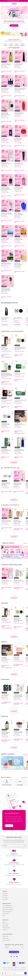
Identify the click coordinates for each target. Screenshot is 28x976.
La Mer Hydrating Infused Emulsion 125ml (6, 450)
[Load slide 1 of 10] (7, 29)
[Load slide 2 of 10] (8, 29)
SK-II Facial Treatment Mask (6, 400)
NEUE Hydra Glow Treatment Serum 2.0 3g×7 (6, 163)
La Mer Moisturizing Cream (19, 373)
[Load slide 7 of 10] (16, 29)
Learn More (9, 825)
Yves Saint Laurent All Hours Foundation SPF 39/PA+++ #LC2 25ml (5, 289)
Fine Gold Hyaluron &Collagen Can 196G (18, 239)
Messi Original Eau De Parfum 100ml (5, 695)
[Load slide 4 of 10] (11, 29)
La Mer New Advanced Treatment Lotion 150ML (6, 64)
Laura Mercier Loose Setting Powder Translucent (19, 424)
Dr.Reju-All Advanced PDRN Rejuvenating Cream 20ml (20, 89)
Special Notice (6, 913)
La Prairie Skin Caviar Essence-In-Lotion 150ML (19, 450)
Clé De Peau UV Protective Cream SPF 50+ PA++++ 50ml (18, 521)
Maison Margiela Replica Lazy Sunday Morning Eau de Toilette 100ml (18, 695)
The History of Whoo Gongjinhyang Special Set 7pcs (18, 264)
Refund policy (16, 967)
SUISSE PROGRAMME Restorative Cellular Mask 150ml (6, 484)
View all (14, 462)
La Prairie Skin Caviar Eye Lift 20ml (5, 139)
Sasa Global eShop (9, 967)
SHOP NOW (14, 25)
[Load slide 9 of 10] (19, 29)
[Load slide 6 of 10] (15, 29)
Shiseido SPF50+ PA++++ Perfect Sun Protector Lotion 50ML (18, 213)
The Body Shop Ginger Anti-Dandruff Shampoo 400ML (6, 732)
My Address (5, 895)
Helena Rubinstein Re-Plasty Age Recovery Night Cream (20, 348)
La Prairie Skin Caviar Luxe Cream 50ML (5, 89)
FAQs (4, 915)
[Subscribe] (23, 845)
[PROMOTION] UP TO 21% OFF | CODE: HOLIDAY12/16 (12, 555)
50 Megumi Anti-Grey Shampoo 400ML (5, 318)
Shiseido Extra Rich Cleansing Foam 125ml (18, 163)
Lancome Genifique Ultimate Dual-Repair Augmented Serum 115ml (6, 188)
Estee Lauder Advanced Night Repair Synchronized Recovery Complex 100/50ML (7, 374)
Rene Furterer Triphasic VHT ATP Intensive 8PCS (6, 264)
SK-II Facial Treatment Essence (4, 348)
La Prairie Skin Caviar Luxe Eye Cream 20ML (5, 424)
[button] (2, 4)
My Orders (5, 897)
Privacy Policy (6, 938)
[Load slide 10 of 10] (21, 29)
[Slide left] (11, 37)
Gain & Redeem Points (8, 907)
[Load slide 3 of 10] (10, 29)
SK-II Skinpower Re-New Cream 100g (18, 139)
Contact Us (5, 929)
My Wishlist (5, 899)
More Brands (24, 777)
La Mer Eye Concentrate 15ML (20, 400)
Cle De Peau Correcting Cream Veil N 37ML (18, 64)
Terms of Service (6, 940)
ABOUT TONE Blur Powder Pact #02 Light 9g (18, 318)
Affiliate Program (6, 927)
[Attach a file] (3, 973)
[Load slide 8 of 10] (18, 29)
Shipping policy (14, 969)
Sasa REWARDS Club (7, 905)
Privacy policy (23, 967)
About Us (5, 922)
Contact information (21, 969)
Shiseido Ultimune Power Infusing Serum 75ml (19, 113)
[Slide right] (16, 37)
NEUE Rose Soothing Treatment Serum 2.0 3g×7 (19, 581)
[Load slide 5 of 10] (13, 29)
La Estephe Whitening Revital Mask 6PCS (5, 239)
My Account (5, 893)
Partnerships (5, 926)
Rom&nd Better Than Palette (17, 658)
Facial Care (5, 767)
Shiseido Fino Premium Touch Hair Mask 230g (18, 732)
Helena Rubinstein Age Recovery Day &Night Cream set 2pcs (5, 113)
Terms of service (7, 969)
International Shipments (8, 909)
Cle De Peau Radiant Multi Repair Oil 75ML (18, 188)
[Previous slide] (4, 29)
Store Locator (6, 924)
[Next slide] (24, 29)
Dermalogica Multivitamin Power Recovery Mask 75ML (6, 213)
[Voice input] (5, 973)
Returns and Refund (7, 911)
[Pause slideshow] (26, 29)
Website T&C (5, 936)
